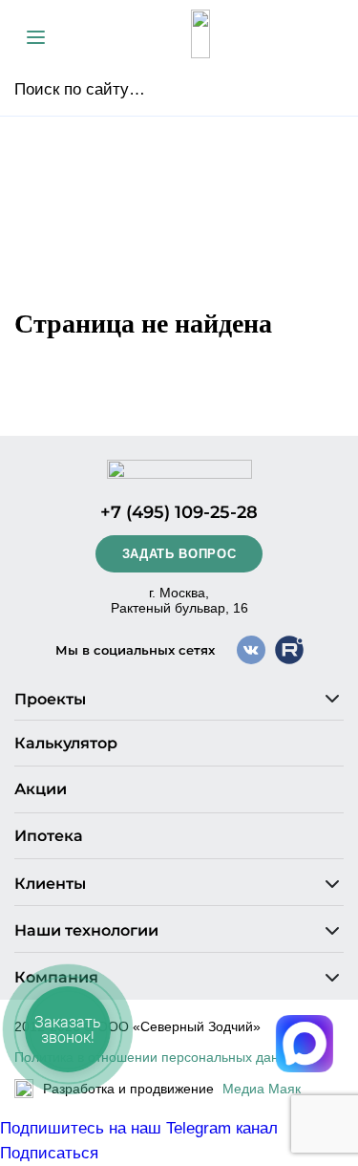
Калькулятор (65, 743)
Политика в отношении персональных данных (158, 1057)
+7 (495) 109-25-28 (179, 512)
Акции (40, 789)
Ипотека (48, 836)
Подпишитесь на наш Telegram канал (139, 1128)
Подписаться (49, 1153)
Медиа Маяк (261, 1088)
